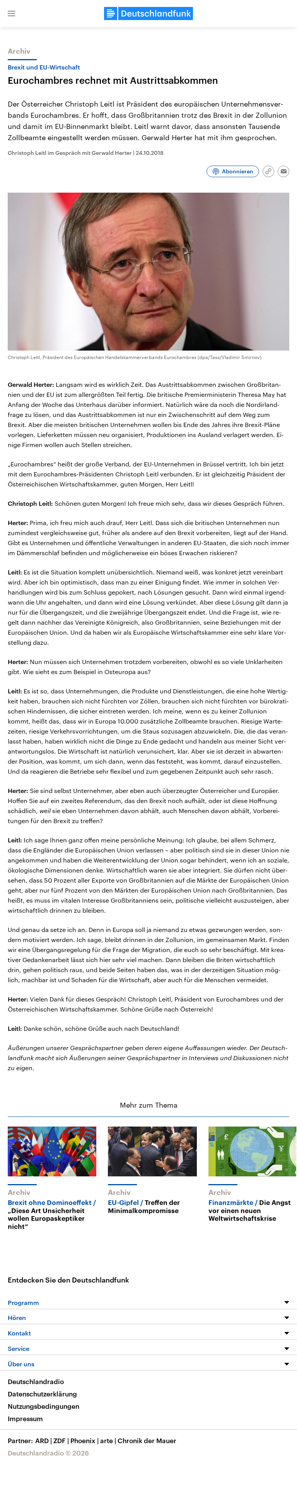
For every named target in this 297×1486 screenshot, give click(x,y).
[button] (11, 13)
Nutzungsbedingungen (43, 1406)
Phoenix (84, 1440)
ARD (43, 1440)
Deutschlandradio (36, 1381)
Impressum (25, 1418)
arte (108, 1440)
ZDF (61, 1440)
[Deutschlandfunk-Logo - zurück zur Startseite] (148, 13)
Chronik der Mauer (147, 1440)
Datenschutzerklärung (42, 1394)
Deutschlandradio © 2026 (48, 1453)
